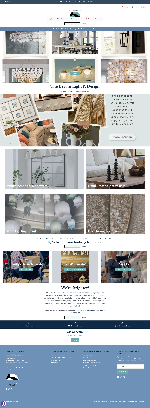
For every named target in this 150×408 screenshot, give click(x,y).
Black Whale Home (14, 401)
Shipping (85, 357)
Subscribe (122, 371)
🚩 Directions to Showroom (93, 19)
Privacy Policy (113, 401)
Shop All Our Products (57, 355)
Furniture (80, 19)
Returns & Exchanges (89, 360)
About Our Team (88, 355)
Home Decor (70, 19)
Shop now (75, 73)
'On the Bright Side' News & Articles (61, 357)
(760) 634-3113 (10, 358)
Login (75, 340)
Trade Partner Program (90, 365)
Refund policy (54, 362)
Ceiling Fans (60, 19)
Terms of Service (55, 360)
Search (84, 23)
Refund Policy (105, 401)
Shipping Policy (96, 401)
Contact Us (86, 367)
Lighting (51, 19)
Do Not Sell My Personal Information (136, 401)
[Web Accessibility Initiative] (3, 403)
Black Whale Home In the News (92, 362)
